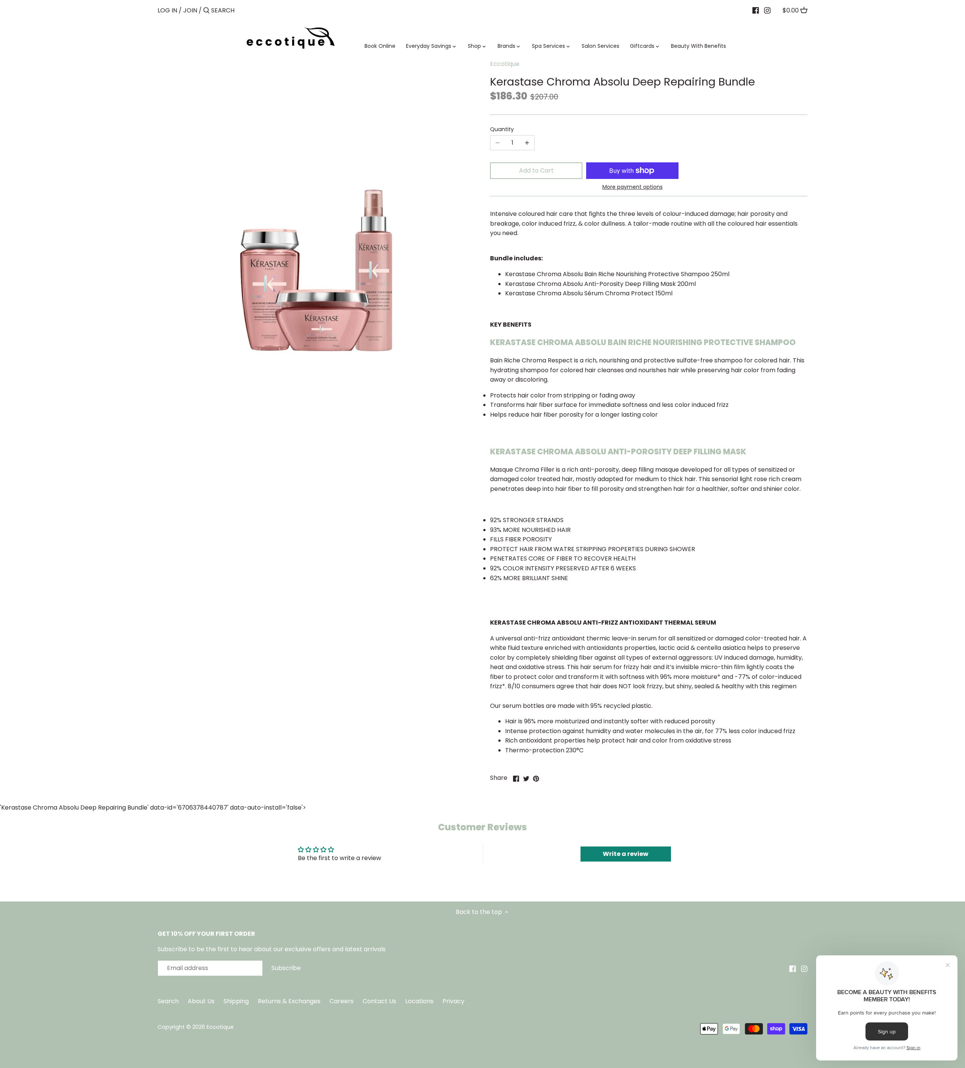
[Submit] (206, 11)
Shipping (236, 1001)
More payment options (632, 187)
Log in (167, 10)
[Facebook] (755, 10)
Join (190, 10)
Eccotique (504, 64)
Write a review (625, 854)
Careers (341, 1001)
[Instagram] (767, 10)
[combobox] (243, 10)
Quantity (502, 129)
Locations (420, 1001)
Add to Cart (536, 170)
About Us (201, 1001)
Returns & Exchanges (289, 1001)
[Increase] (527, 143)
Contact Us (380, 1001)
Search (168, 1001)
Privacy (453, 1001)
